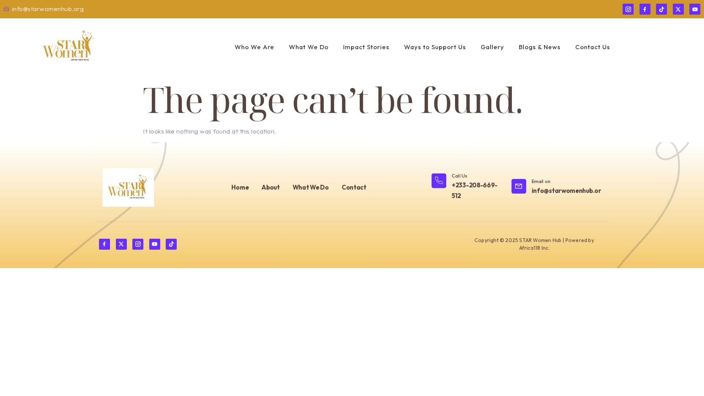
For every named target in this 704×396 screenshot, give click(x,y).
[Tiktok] (661, 9)
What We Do (309, 47)
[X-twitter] (678, 9)
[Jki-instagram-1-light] (628, 9)
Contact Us (592, 47)
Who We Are (254, 47)
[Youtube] (694, 9)
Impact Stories (366, 47)
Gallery (492, 47)
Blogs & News (540, 47)
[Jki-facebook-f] (644, 9)
